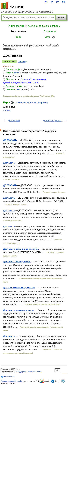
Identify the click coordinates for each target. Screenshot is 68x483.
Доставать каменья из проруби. (21, 249)
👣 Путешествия (7, 377)
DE (51, 2)
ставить (7, 110)
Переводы (50, 31)
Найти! (61, 17)
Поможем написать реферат (32, 102)
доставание (14, 120)
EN (46, 2)
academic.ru (12, 5)
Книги (18, 37)
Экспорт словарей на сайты (12, 381)
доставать (9, 162)
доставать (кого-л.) (52, 120)
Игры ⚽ (50, 37)
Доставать (9, 336)
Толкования (18, 31)
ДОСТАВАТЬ (10, 140)
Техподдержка (20, 372)
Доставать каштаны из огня (18, 310)
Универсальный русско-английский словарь (34, 26)
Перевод (22, 61)
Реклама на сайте (34, 372)
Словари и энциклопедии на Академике (27, 11)
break (19, 89)
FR (63, 2)
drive (16, 72)
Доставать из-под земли (17, 261)
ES (57, 2)
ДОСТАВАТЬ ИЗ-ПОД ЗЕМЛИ (19, 287)
